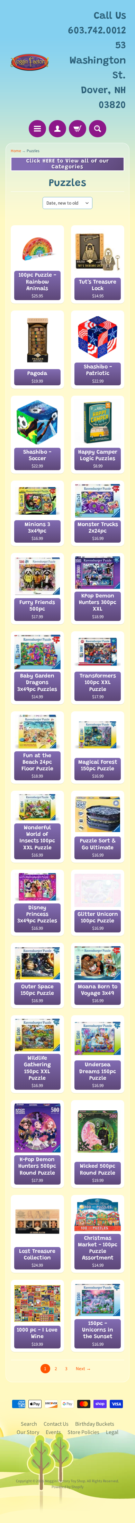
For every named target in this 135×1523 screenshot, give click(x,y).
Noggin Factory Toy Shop (65, 1481)
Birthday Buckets (94, 1424)
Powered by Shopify (67, 1487)
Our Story (28, 1432)
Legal (112, 1432)
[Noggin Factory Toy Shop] (30, 61)
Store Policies (83, 1432)
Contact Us (56, 1424)
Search (29, 1424)
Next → (83, 1368)
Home (16, 151)
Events (53, 1432)
